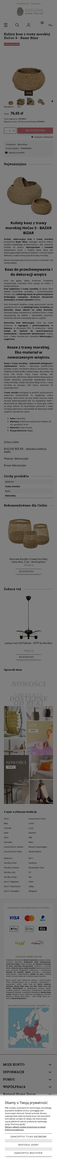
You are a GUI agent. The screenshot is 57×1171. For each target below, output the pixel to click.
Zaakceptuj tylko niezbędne (28, 1137)
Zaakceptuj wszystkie (28, 1153)
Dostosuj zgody (28, 1145)
